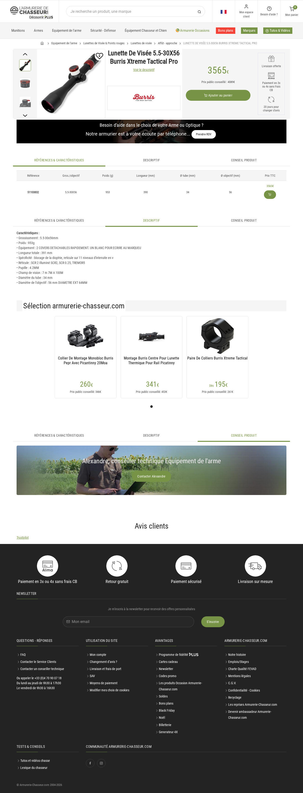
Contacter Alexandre (151, 476)
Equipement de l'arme (66, 30)
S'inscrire (213, 622)
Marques (249, 30)
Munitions (18, 30)
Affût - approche (167, 43)
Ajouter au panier (220, 95)
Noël (162, 717)
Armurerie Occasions (194, 30)
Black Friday (167, 710)
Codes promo (167, 676)
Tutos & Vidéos (279, 30)
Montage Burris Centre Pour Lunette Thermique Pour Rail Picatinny (151, 360)
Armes (38, 30)
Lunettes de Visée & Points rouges (104, 43)
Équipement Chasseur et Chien (146, 30)
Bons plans (225, 30)
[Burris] (143, 98)
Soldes (163, 696)
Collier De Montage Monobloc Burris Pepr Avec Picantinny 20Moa (85, 360)
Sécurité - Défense (103, 30)
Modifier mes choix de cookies (109, 690)
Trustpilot (23, 537)
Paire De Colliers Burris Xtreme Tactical (217, 358)
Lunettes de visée (141, 43)
